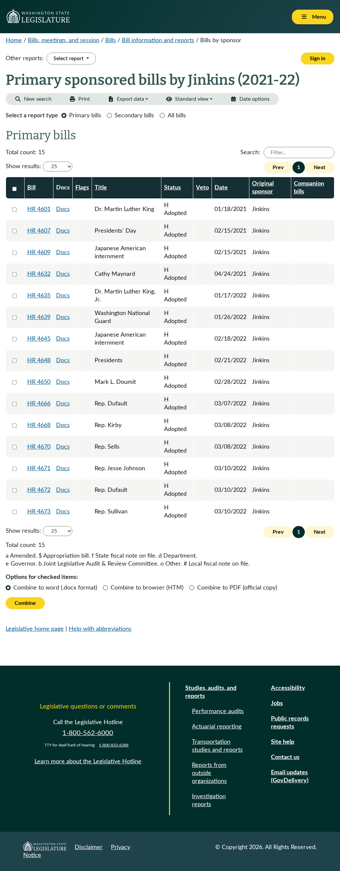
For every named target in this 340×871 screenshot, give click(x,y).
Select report (69, 58)
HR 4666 (38, 404)
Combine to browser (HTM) (147, 588)
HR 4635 (38, 296)
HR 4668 (38, 425)
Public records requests (290, 723)
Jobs (277, 704)
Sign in (317, 58)
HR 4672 (38, 490)
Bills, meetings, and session (63, 41)
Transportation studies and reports (217, 746)
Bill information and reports (158, 41)
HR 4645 (38, 339)
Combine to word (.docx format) (55, 588)
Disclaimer (89, 847)
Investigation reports (209, 801)
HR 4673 (38, 512)
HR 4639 (38, 317)
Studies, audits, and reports (210, 692)
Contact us (285, 757)
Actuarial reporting (216, 727)
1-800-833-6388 (113, 745)
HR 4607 (38, 231)
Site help (282, 742)
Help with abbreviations (100, 629)
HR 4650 (38, 382)
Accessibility (288, 688)
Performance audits (218, 711)
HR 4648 (38, 361)
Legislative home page (35, 629)
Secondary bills (134, 116)
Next (319, 167)
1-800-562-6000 (87, 733)
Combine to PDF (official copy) (237, 588)
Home (14, 41)
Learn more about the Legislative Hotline (88, 762)
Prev (278, 167)
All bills (177, 116)
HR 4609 (38, 253)
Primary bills (85, 116)
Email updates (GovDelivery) (289, 777)
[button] (250, 99)
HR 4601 (38, 209)
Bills (110, 41)
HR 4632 (38, 274)
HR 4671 (38, 469)
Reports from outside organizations (209, 773)
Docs (63, 209)
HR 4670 (38, 447)
